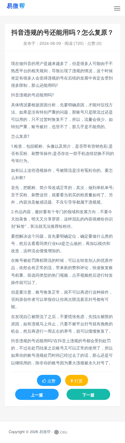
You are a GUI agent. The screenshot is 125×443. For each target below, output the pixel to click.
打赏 (78, 381)
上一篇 (37, 395)
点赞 (51, 381)
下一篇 (88, 395)
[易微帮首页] (23, 5)
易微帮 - (46, 431)
